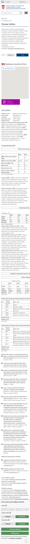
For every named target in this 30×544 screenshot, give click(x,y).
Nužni (3, 505)
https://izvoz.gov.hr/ (14, 497)
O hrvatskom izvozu (7, 20)
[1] (7, 453)
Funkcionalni (5, 513)
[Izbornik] (26, 13)
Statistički (5, 520)
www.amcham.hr (13, 472)
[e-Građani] (6, 2)
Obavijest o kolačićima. (16, 538)
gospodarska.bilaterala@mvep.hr (16, 48)
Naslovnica (4, 18)
